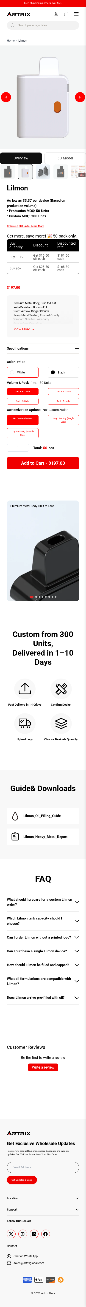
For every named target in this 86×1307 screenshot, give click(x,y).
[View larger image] (43, 97)
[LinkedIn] (34, 1234)
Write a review (43, 1067)
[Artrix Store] (19, 14)
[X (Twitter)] (11, 1234)
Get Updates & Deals (21, 1180)
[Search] (13, 25)
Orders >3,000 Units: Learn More (25, 226)
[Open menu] (76, 14)
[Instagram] (22, 1234)
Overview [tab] (21, 158)
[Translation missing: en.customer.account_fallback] (56, 14)
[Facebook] (45, 1234)
